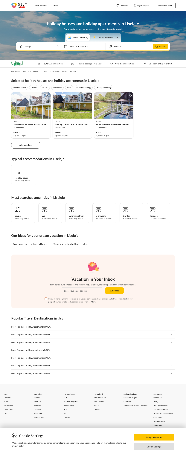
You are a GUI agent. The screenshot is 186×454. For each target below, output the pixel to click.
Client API (127, 402)
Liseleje (73, 71)
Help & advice (99, 402)
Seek (65, 398)
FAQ (65, 413)
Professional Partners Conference (136, 406)
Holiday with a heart (160, 406)
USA (5, 413)
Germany (7, 398)
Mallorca (37, 398)
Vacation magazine (70, 402)
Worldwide (38, 413)
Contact (67, 418)
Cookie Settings (154, 446)
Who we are (157, 398)
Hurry (155, 402)
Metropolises (39, 418)
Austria (6, 402)
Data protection (159, 421)
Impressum (157, 425)
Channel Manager (130, 398)
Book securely (69, 406)
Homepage (15, 71)
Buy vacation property (161, 409)
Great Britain (9, 409)
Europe (26, 71)
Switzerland (8, 406)
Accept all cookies (154, 437)
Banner (96, 406)
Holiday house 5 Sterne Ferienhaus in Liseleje (76, 124)
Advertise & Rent (100, 398)
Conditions (157, 418)
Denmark (35, 71)
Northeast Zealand (59, 71)
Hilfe (65, 409)
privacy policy (18, 445)
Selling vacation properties (163, 413)
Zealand (45, 71)
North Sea (37, 402)
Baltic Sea (37, 406)
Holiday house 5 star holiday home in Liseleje (34, 124)
